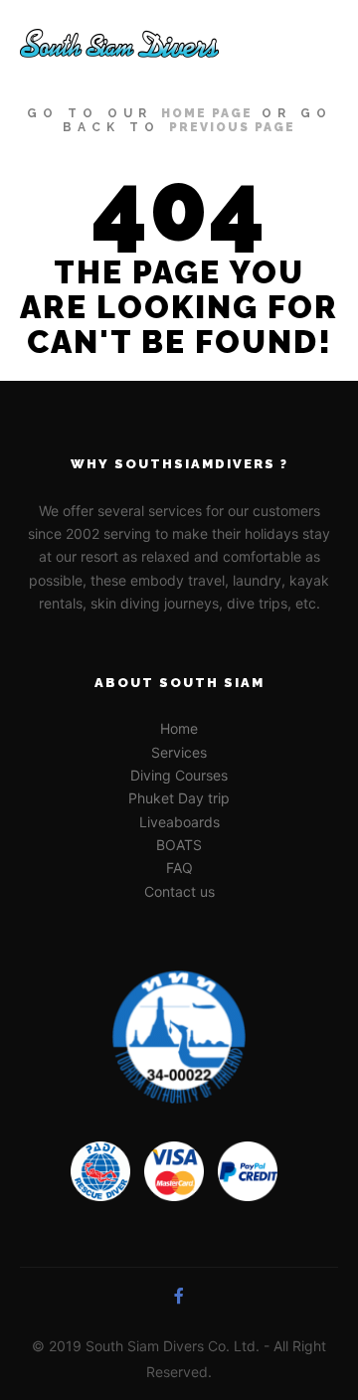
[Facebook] (179, 1296)
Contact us (179, 891)
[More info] (284, 44)
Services (179, 752)
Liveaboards (179, 821)
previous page (232, 127)
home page (207, 113)
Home (179, 728)
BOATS (179, 844)
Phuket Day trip (179, 797)
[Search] (249, 44)
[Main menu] (320, 44)
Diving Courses (179, 775)
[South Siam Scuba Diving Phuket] (119, 43)
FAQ (179, 867)
